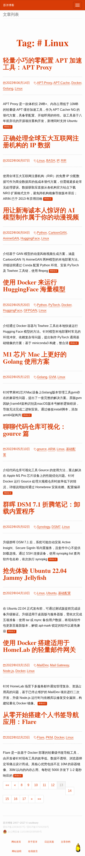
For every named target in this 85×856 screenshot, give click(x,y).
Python (42, 232)
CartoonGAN (57, 232)
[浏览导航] (77, 5)
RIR (63, 160)
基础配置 (64, 593)
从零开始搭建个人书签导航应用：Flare (41, 718)
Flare (40, 737)
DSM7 (56, 526)
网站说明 (16, 851)
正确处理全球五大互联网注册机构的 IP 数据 (41, 141)
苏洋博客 (8, 5)
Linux (19, 88)
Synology (43, 526)
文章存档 (65, 841)
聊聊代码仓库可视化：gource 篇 (34, 430)
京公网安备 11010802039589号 (25, 831)
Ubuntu (51, 593)
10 (36, 785)
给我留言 (33, 851)
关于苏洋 (32, 841)
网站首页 (16, 841)
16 (15, 799)
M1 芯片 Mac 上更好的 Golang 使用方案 (35, 357)
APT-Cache (61, 82)
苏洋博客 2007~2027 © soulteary (20, 822)
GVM (52, 377)
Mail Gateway (59, 665)
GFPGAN (30, 310)
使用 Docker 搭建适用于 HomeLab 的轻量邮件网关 (39, 646)
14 (70, 790)
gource (42, 449)
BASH (50, 160)
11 (44, 785)
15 (7, 799)
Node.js (8, 671)
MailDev (42, 665)
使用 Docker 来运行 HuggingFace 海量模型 (34, 285)
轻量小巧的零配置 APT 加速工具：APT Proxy (42, 63)
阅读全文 (7, 127)
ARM (51, 449)
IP (58, 160)
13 (61, 785)
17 (24, 799)
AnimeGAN (11, 238)
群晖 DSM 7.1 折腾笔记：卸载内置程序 (41, 507)
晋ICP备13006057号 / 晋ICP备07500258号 (26, 827)
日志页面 (49, 841)
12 (53, 785)
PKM (49, 737)
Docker (76, 82)
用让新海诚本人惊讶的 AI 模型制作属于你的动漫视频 (41, 213)
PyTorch (54, 305)
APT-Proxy (44, 82)
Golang (8, 88)
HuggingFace (30, 238)
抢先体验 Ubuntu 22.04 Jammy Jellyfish (35, 574)
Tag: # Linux (42, 42)
